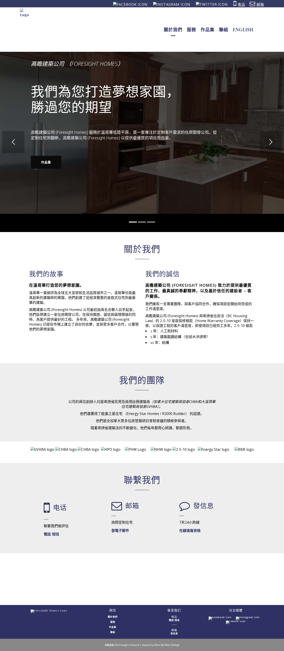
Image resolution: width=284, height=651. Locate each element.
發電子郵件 (120, 530)
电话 (241, 4)
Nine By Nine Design (166, 645)
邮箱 (260, 4)
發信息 (174, 633)
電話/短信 (51, 534)
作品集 (46, 162)
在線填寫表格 (190, 530)
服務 (112, 622)
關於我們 (113, 616)
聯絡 (112, 632)
